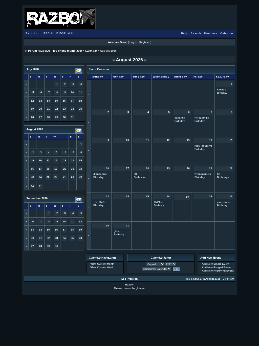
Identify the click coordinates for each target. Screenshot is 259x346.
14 (72, 160)
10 (72, 92)
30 (56, 246)
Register (144, 42)
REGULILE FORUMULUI (60, 33)
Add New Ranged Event (216, 267)
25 (72, 238)
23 (32, 177)
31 (40, 186)
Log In (133, 42)
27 (40, 117)
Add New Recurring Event (217, 270)
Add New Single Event (215, 263)
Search (196, 33)
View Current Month (102, 263)
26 (55, 177)
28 (48, 117)
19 (32, 108)
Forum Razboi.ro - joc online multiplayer (55, 50)
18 (48, 168)
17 (72, 100)
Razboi (129, 284)
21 (72, 168)
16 (32, 168)
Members (210, 33)
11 (80, 92)
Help (184, 33)
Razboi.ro (32, 33)
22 (80, 168)
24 (64, 238)
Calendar (226, 33)
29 (56, 117)
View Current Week (102, 267)
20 (32, 238)
